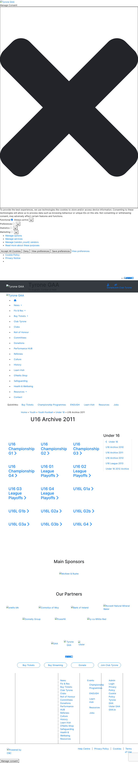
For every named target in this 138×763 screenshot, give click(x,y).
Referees (18, 354)
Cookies (117, 748)
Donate (110, 287)
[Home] (72, 300)
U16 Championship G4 (21, 471)
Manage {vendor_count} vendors (22, 242)
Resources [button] (19, 391)
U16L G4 (81, 524)
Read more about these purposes (22, 245)
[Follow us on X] (129, 278)
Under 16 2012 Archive (117, 468)
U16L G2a (50, 511)
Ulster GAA (114, 706)
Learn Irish (19, 370)
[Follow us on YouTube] (133, 278)
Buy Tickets (27, 404)
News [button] (17, 305)
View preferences (40, 251)
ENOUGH (75, 404)
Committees (20, 337)
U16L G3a (17, 524)
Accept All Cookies (11, 251)
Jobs (116, 404)
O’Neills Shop (20, 375)
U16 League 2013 (114, 463)
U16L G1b (17, 511)
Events (90, 680)
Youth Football (45, 412)
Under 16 (60, 412)
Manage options (13, 235)
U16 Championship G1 (21, 449)
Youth (33, 412)
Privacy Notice (12, 258)
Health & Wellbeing (23, 386)
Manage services (14, 238)
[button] (69, 107)
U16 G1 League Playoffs (48, 471)
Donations (19, 343)
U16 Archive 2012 (115, 458)
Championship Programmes (52, 404)
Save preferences (61, 251)
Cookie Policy (12, 254)
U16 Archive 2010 (115, 447)
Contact (18, 397)
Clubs (17, 326)
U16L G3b (50, 524)
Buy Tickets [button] (20, 316)
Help (84, 748)
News (63, 680)
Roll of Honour (21, 332)
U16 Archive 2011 (114, 452)
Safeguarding (20, 381)
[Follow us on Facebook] (127, 278)
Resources (104, 404)
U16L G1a (82, 488)
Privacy (101, 748)
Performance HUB (23, 348)
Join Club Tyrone (123, 287)
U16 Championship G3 (86, 449)
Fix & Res (65, 683)
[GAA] (54, 643)
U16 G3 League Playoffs (16, 493)
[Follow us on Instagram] (131, 278)
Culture (17, 359)
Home (24, 412)
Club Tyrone (20, 321)
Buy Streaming (55, 665)
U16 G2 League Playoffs (80, 471)
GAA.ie (112, 709)
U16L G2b (82, 511)
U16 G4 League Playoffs (48, 493)
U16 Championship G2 (54, 449)
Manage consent (9, 761)
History (17, 364)
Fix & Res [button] (19, 310)
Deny (26, 251)
